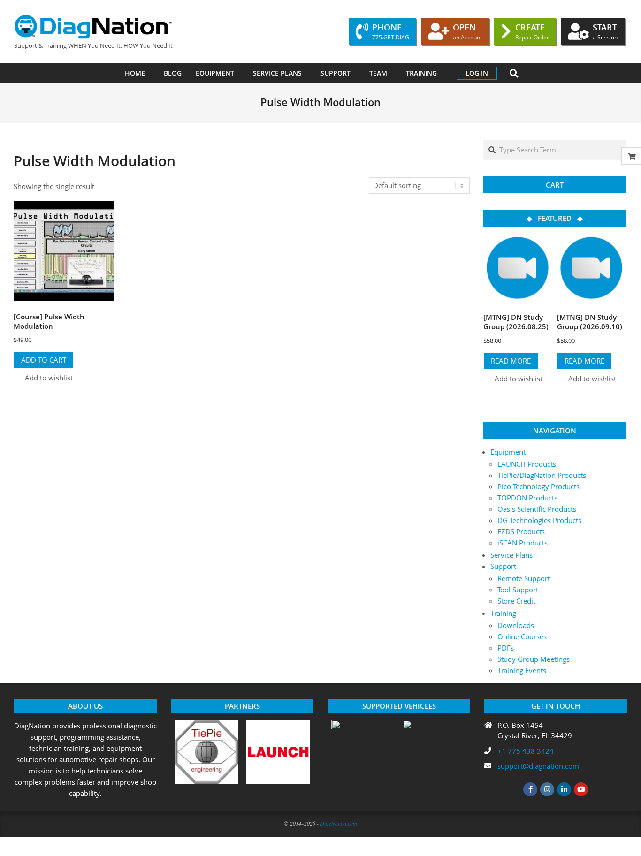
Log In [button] (476, 72)
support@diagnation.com (538, 766)
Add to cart (43, 359)
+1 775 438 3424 (525, 751)
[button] (43, 378)
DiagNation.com (338, 823)
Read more (511, 360)
